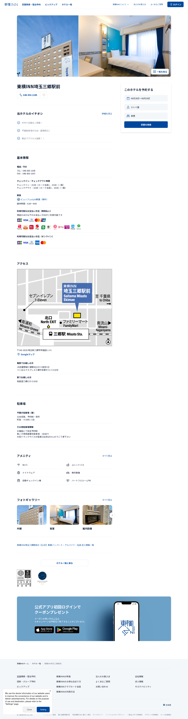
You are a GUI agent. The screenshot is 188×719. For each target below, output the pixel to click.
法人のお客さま (139, 4)
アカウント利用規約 (151, 715)
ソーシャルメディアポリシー (115, 715)
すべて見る (107, 455)
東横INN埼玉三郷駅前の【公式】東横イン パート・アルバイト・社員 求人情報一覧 (55, 545)
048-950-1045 (30, 95)
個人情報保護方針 (64, 715)
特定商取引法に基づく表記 (81, 715)
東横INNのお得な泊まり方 (68, 681)
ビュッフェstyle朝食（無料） (34, 199)
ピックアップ (51, 4)
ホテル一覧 (67, 4)
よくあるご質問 (156, 4)
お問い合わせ (102, 686)
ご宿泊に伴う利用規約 (134, 715)
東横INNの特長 (63, 676)
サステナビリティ (143, 686)
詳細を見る (107, 113)
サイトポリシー (98, 715)
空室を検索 (146, 124)
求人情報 (139, 681)
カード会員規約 (165, 715)
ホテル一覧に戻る (64, 563)
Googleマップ (28, 354)
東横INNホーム (23, 663)
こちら (56, 618)
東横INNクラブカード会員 (68, 686)
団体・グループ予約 (26, 681)
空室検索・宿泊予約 (31, 4)
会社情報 (139, 676)
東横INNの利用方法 (65, 691)
